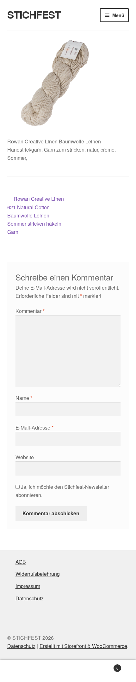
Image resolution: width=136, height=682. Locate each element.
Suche (67, 671)
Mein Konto (22, 671)
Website (24, 457)
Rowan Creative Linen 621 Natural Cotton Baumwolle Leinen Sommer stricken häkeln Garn (35, 215)
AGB (20, 561)
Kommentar (30, 311)
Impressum (27, 586)
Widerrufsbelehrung (37, 573)
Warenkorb (105, 666)
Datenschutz (29, 598)
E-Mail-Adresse (34, 427)
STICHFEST (34, 14)
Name (23, 398)
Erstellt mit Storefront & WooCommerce (83, 646)
